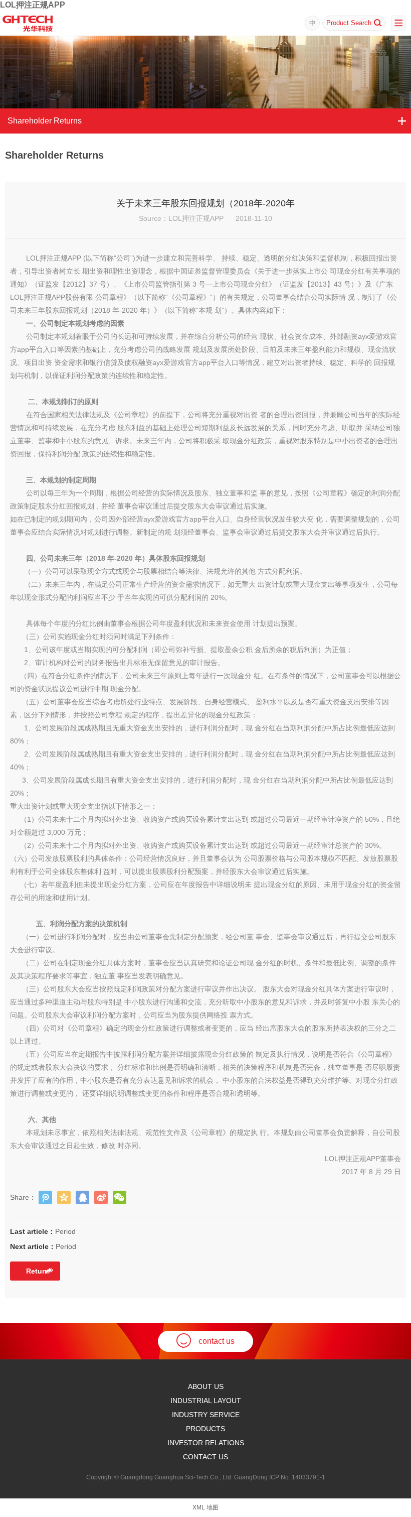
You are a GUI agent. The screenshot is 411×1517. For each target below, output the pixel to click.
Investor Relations (205, 1443)
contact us (216, 1341)
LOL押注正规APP (32, 5)
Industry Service (206, 1415)
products (205, 1429)
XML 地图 (205, 1507)
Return (37, 1271)
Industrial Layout (205, 1401)
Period (43, 1231)
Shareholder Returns (45, 120)
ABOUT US (206, 1386)
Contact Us (205, 1457)
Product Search (348, 23)
